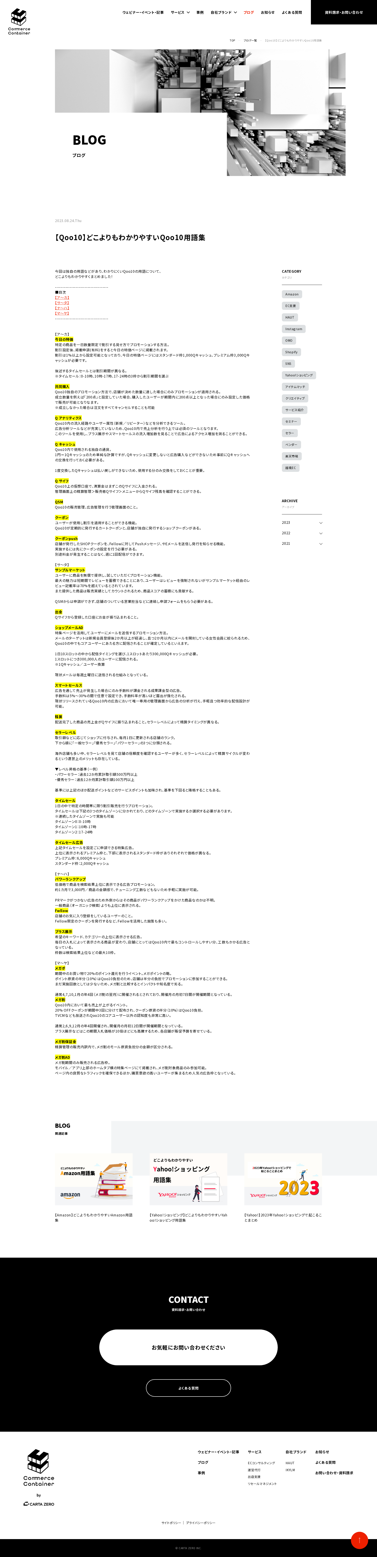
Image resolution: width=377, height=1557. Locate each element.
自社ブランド (221, 12)
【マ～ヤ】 (62, 313)
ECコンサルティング (261, 1463)
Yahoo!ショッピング (299, 375)
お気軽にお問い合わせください (188, 1347)
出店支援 (254, 1476)
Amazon (292, 294)
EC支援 (290, 305)
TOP (232, 40)
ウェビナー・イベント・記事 (143, 12)
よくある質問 (292, 12)
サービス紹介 (294, 410)
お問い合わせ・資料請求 (334, 1472)
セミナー (291, 421)
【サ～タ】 (62, 302)
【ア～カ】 (62, 297)
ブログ (248, 12)
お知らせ (268, 12)
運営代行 (254, 1470)
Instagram (293, 329)
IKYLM (290, 1470)
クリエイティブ (295, 398)
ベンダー (291, 444)
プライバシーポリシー (201, 1523)
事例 (200, 12)
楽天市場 (291, 456)
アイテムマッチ (295, 387)
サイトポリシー (171, 1523)
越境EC (290, 468)
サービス (178, 12)
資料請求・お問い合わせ (344, 12)
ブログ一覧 (250, 40)
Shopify (291, 352)
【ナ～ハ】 (62, 307)
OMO (289, 340)
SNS (288, 363)
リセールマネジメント (262, 1483)
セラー (289, 433)
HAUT (290, 317)
